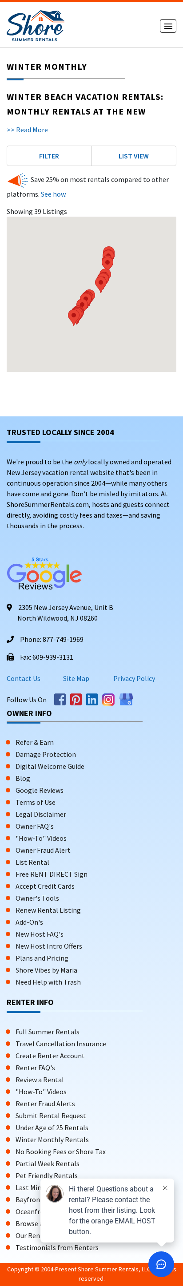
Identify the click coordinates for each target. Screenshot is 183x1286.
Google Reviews (40, 790)
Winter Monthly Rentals (52, 1139)
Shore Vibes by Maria (46, 969)
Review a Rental (40, 1079)
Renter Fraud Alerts (45, 1103)
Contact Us (23, 678)
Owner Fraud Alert (43, 850)
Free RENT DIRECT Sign (52, 874)
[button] (73, 317)
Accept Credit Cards (45, 886)
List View (134, 155)
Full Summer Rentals (48, 1031)
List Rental (32, 862)
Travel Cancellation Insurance (61, 1043)
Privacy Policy (133, 678)
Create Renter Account (50, 1055)
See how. (53, 194)
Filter (49, 155)
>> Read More (27, 129)
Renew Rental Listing (48, 910)
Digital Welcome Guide (50, 766)
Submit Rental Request (51, 1115)
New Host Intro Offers (49, 946)
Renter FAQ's (35, 1067)
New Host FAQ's (40, 934)
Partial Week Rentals (48, 1163)
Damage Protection (46, 754)
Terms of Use (36, 802)
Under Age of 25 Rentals (52, 1127)
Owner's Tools (37, 898)
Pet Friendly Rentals (47, 1175)
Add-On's (29, 922)
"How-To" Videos (41, 838)
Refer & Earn (35, 742)
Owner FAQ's (35, 826)
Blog (23, 778)
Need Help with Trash (48, 981)
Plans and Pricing (42, 958)
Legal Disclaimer (41, 814)
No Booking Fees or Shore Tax (61, 1151)
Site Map (76, 678)
